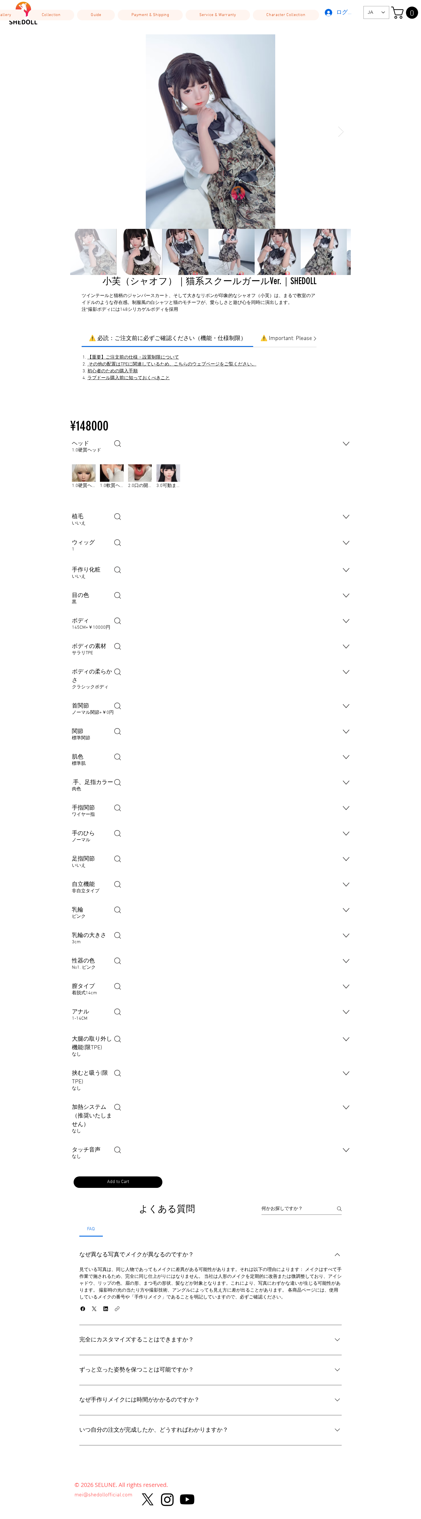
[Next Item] (341, 131)
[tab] (91, 1229)
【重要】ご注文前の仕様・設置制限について (133, 357)
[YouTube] (187, 1499)
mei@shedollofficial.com (103, 1495)
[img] (84, 484)
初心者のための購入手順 (112, 371)
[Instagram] (167, 1499)
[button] (51, 15)
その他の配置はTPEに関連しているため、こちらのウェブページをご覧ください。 (171, 364)
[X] (147, 1499)
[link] (167, 338)
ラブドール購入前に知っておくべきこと (128, 378)
